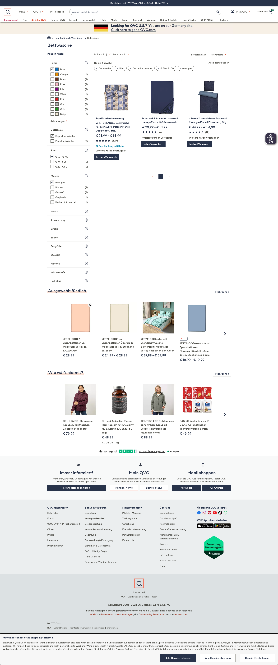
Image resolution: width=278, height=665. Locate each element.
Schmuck (137, 19)
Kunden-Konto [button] (124, 487)
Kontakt (51, 518)
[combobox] (142, 12)
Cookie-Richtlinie (256, 649)
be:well (73, 19)
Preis (54, 150)
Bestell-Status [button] (154, 487)
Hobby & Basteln (168, 19)
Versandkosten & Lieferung (98, 529)
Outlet (163, 566)
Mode (114, 19)
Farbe (54, 62)
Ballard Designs (60, 628)
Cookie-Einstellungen (257, 658)
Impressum (180, 614)
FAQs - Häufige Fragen (96, 551)
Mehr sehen (222, 291)
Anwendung (58, 220)
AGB (93, 614)
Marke (54, 211)
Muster (55, 176)
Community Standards (151, 614)
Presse (50, 534)
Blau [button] (121, 68)
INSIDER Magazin (131, 512)
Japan (154, 597)
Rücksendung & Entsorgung (99, 540)
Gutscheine (128, 523)
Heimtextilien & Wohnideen (69, 37)
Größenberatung (93, 523)
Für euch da (128, 540)
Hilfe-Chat (52, 512)
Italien (146, 597)
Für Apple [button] (186, 487)
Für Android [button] (216, 487)
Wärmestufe (58, 272)
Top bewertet (88, 19)
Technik (224, 19)
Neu (25, 19)
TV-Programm (129, 518)
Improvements (113, 628)
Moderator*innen (168, 549)
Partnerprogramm (131, 534)
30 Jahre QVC (39, 19)
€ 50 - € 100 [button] (167, 68)
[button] (237, 12)
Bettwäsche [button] (104, 68)
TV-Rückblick (57, 11)
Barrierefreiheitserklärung (173, 529)
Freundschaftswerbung (134, 529)
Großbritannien (134, 597)
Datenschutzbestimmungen (117, 614)
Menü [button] (22, 11)
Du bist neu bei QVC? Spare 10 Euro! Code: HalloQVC (138, 3)
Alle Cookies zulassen (178, 658)
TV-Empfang (166, 555)
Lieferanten (53, 540)
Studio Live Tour (168, 560)
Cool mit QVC (58, 19)
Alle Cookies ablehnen (218, 658)
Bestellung (90, 512)
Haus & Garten (189, 19)
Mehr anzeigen (57, 121)
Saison (54, 237)
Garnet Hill (86, 628)
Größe (54, 228)
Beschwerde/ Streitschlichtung (100, 562)
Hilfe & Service (92, 556)
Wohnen (151, 19)
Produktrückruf (55, 545)
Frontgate (74, 628)
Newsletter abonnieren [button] (76, 487)
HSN (49, 628)
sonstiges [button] (187, 68)
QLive (50, 529)
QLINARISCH (208, 19)
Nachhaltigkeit (167, 523)
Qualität (55, 254)
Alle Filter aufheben (218, 62)
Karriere (164, 544)
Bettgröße (57, 129)
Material (55, 263)
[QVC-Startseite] (49, 38)
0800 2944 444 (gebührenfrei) (63, 523)
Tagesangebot (11, 19)
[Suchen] (218, 12)
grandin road (98, 628)
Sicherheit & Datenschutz (98, 545)
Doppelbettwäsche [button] (142, 68)
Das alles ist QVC (168, 518)
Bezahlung (90, 534)
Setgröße (56, 246)
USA (123, 597)
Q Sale (103, 19)
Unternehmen (167, 512)
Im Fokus (56, 280)
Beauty (125, 19)
